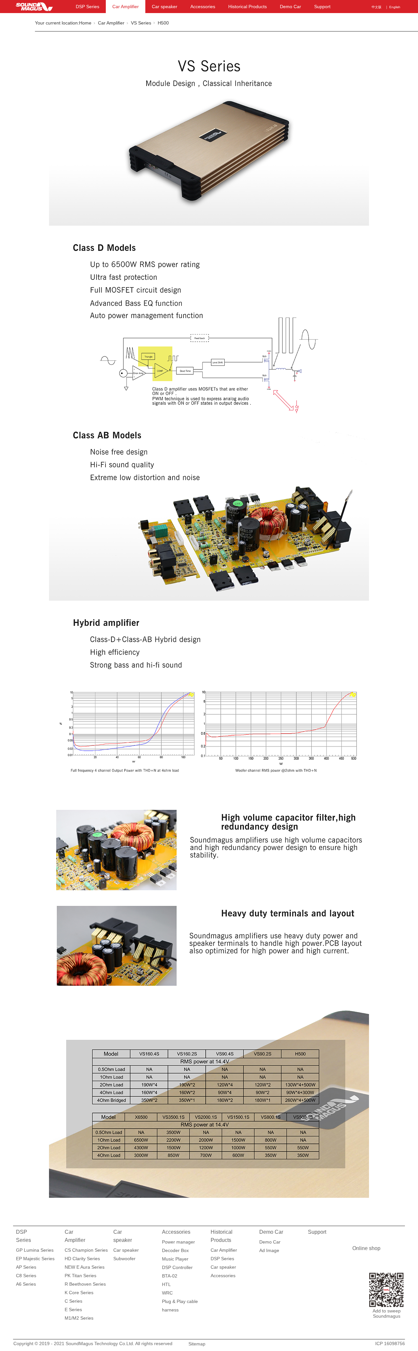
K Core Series (79, 1292)
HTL (166, 1284)
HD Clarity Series (82, 1258)
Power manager (178, 1242)
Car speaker (164, 6)
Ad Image (269, 1250)
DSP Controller (177, 1267)
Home (85, 22)
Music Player (175, 1258)
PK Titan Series (80, 1275)
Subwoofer (124, 1258)
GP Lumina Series (35, 1250)
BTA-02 (169, 1275)
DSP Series (87, 6)
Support (322, 6)
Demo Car (290, 6)
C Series (73, 1301)
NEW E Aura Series (84, 1267)
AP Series (26, 1267)
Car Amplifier (125, 6)
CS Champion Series (86, 1250)
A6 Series (26, 1284)
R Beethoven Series (85, 1284)
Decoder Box (175, 1250)
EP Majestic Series (35, 1258)
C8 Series (26, 1275)
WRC (167, 1292)
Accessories (202, 6)
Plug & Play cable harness (180, 1302)
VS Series (141, 22)
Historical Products (247, 6)
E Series (73, 1309)
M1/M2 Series (79, 1318)
